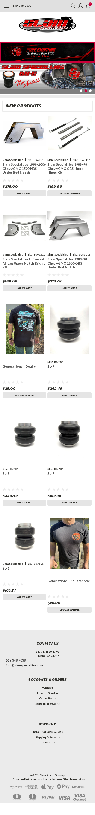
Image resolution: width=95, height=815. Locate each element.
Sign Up (53, 693)
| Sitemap (59, 775)
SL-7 (51, 473)
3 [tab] (90, 90)
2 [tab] (86, 90)
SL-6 (6, 568)
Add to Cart (24, 193)
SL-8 (6, 473)
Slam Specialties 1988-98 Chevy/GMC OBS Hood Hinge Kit (67, 168)
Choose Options (69, 193)
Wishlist (47, 687)
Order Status (47, 698)
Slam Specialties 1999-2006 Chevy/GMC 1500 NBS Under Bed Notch (24, 168)
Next (90, 75)
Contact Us (47, 742)
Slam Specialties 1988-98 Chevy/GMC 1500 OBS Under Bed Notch (67, 263)
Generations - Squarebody (68, 581)
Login (40, 693)
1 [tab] (81, 90)
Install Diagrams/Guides (47, 732)
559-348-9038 (22, 5)
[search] (72, 6)
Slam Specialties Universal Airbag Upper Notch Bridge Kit (24, 263)
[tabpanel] (47, 76)
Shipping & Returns (47, 703)
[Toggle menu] (6, 8)
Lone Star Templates (70, 779)
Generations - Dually (19, 366)
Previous (4, 75)
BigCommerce (33, 779)
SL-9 (51, 366)
